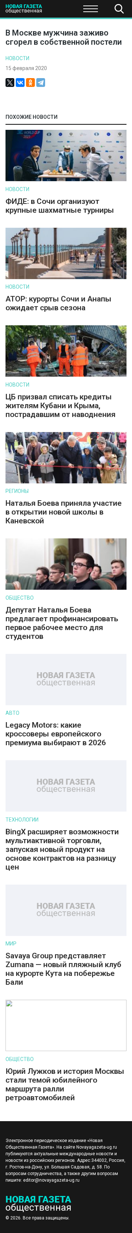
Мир (11, 944)
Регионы (17, 491)
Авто (12, 713)
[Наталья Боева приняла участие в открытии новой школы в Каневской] (66, 481)
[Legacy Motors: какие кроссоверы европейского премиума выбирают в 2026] (66, 703)
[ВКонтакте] (20, 82)
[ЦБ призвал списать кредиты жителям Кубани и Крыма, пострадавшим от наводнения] (66, 375)
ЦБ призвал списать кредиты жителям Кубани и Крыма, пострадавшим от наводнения (60, 405)
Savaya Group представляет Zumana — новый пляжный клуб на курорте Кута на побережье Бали (63, 969)
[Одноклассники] (30, 82)
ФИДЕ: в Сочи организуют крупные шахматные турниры (60, 206)
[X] (10, 82)
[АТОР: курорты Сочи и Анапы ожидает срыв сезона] (66, 277)
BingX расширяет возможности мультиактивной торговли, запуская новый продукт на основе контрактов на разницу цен (62, 849)
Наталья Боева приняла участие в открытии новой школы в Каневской (64, 512)
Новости (17, 58)
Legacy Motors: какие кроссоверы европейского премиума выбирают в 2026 (56, 734)
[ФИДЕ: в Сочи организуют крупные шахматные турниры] (66, 179)
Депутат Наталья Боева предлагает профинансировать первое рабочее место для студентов (62, 623)
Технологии (22, 820)
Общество (63, 11)
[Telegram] (40, 82)
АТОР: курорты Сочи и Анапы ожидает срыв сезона (58, 303)
